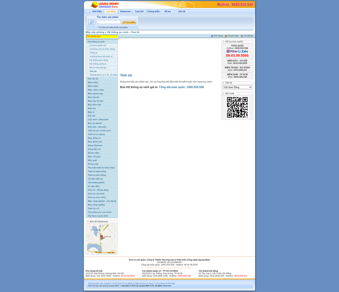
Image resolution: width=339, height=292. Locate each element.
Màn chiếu (93, 86)
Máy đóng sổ (94, 138)
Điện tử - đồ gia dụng (98, 190)
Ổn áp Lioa (93, 164)
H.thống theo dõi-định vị (101, 56)
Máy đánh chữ (95, 142)
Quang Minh (114, 286)
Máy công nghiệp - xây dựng (102, 201)
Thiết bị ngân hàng (97, 171)
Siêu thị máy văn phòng (98, 286)
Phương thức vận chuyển (99, 283)
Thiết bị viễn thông (97, 175)
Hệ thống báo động (99, 60)
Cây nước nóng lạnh (98, 119)
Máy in (91, 112)
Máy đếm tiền (94, 104)
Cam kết (139, 11)
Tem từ (135, 32)
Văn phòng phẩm (96, 182)
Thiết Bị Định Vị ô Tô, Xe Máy (103, 75)
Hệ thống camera (98, 64)
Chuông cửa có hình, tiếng (102, 49)
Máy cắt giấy (94, 156)
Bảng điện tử (94, 149)
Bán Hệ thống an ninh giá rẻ (138, 87)
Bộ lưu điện (93, 153)
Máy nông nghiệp (96, 205)
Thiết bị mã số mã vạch (99, 130)
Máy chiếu (93, 82)
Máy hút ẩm (93, 97)
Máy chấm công (96, 90)
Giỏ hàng (218, 36)
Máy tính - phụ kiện (97, 127)
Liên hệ (181, 11)
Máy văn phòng (95, 32)
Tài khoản (248, 36)
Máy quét (92, 160)
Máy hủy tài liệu (95, 101)
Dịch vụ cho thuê (96, 193)
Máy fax (92, 108)
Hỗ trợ (167, 11)
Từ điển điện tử (95, 179)
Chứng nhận (153, 11)
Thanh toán (233, 36)
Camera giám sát (98, 45)
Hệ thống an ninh (117, 32)
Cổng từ (93, 53)
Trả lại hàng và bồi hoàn (164, 283)
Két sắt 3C (93, 79)
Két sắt (91, 116)
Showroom (125, 11)
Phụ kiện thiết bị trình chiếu (101, 167)
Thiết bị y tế (93, 208)
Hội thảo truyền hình (98, 216)
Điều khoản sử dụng (144, 283)
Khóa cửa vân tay (98, 67)
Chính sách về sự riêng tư (123, 283)
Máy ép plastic (95, 123)
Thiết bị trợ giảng (96, 134)
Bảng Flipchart (95, 145)
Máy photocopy (95, 93)
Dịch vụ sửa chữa (97, 197)
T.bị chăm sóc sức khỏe (100, 212)
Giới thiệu (97, 11)
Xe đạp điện (93, 186)
